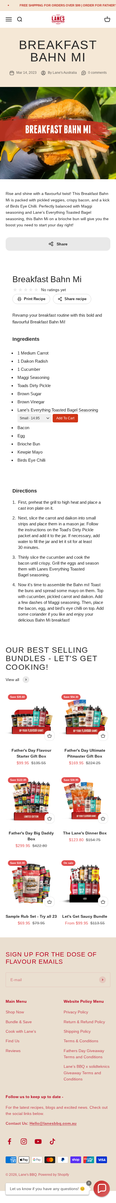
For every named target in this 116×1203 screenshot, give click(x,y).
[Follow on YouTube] (38, 1141)
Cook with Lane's (21, 1031)
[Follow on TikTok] (52, 1141)
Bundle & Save (19, 1022)
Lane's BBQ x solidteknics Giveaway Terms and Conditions (87, 1072)
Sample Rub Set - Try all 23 (31, 916)
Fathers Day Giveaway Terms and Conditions (84, 1053)
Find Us (12, 1041)
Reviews (13, 1050)
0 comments (97, 73)
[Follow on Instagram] (24, 1141)
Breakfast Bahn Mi (47, 279)
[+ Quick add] (49, 736)
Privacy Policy (76, 1012)
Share (62, 244)
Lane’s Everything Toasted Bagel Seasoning (57, 410)
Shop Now (15, 1012)
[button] (101, 1189)
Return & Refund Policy (84, 1022)
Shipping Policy (77, 1031)
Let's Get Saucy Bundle (84, 916)
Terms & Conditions (81, 1041)
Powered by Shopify (53, 1175)
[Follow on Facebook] (9, 1141)
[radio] (15, 289)
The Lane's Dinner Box (85, 833)
